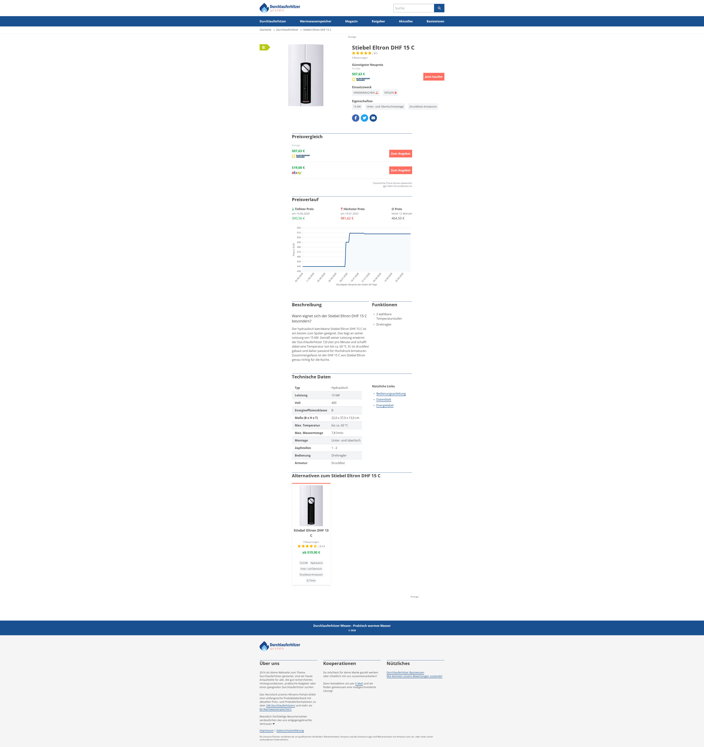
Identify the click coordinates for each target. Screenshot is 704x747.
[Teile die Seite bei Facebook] (355, 118)
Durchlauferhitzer (273, 21)
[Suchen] (439, 8)
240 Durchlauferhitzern (280, 705)
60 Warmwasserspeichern (276, 709)
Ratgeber (378, 21)
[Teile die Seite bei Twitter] (364, 118)
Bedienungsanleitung (391, 394)
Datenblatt (383, 399)
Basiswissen (435, 21)
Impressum (267, 730)
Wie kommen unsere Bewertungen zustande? (414, 676)
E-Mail (359, 683)
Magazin (351, 21)
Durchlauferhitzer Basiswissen (405, 672)
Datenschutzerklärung (290, 730)
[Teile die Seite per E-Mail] (373, 118)
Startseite (265, 29)
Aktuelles (406, 21)
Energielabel (384, 405)
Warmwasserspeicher (315, 21)
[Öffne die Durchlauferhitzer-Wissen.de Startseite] (280, 8)
